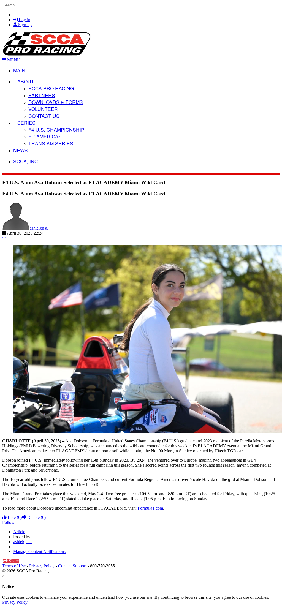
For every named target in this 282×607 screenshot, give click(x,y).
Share (13, 561)
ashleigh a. (39, 228)
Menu (13, 60)
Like (14, 517)
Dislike (36, 517)
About (25, 81)
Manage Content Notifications (39, 551)
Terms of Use (14, 566)
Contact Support (72, 566)
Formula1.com (150, 508)
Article (19, 531)
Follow (8, 522)
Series (26, 122)
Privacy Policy (42, 566)
